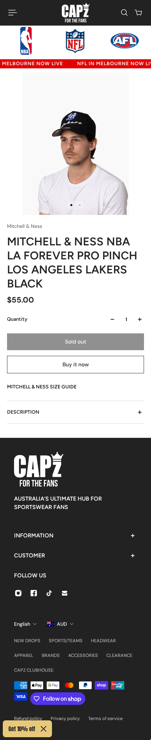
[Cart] (138, 12)
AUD (62, 624)
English (22, 624)
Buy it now (76, 364)
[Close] (43, 729)
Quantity (17, 319)
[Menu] (13, 12)
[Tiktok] (49, 593)
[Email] (64, 593)
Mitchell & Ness (24, 226)
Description (23, 412)
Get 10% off (21, 729)
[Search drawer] (124, 12)
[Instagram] (18, 593)
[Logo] (76, 12)
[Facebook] (33, 593)
